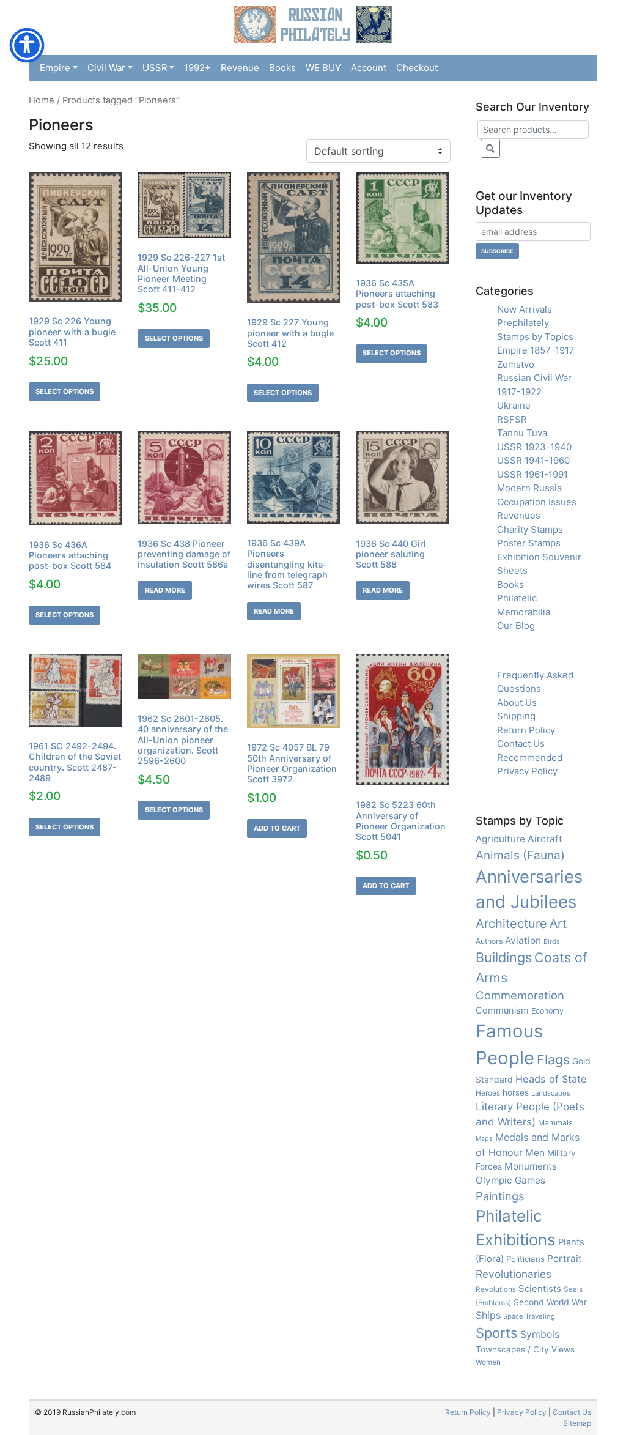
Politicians (525, 1259)
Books (282, 67)
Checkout (417, 67)
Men (535, 1153)
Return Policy (526, 730)
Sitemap (577, 1423)
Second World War (550, 1302)
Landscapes (550, 1093)
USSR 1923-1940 (534, 447)
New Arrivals (524, 309)
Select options (64, 391)
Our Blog (516, 625)
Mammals (555, 1122)
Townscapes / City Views (525, 1349)
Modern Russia (529, 488)
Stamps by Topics (535, 337)
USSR (155, 67)
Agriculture (500, 839)
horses (516, 1092)
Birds (551, 941)
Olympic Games (510, 1180)
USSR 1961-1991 (532, 474)
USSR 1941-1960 (533, 460)
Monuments (530, 1166)
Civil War (106, 67)
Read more (165, 590)
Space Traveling (529, 1316)
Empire (55, 67)
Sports (497, 1333)
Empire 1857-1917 (536, 350)
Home (41, 100)
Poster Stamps (529, 543)
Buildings (504, 957)
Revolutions (496, 1289)
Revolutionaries (513, 1273)
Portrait (564, 1258)
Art (558, 923)
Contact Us (521, 743)
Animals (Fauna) (520, 855)
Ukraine (514, 405)
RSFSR (512, 419)
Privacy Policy (527, 771)
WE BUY (323, 67)
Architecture (511, 923)
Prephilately (523, 322)
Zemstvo (515, 364)
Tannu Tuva (522, 433)
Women (488, 1361)
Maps (484, 1139)
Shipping (516, 716)
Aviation (523, 940)
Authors (489, 941)
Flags (553, 1059)
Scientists (539, 1288)
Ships (488, 1315)
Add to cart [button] (277, 828)
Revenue (240, 67)
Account (368, 67)
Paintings (500, 1196)
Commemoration (520, 995)
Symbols (539, 1334)
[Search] (490, 148)
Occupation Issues (536, 502)
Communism (502, 1010)
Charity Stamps (530, 529)
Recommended (529, 757)
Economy (547, 1010)
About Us (517, 702)
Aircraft (545, 839)
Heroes (488, 1092)
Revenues (518, 515)
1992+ (197, 67)
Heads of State (551, 1079)
